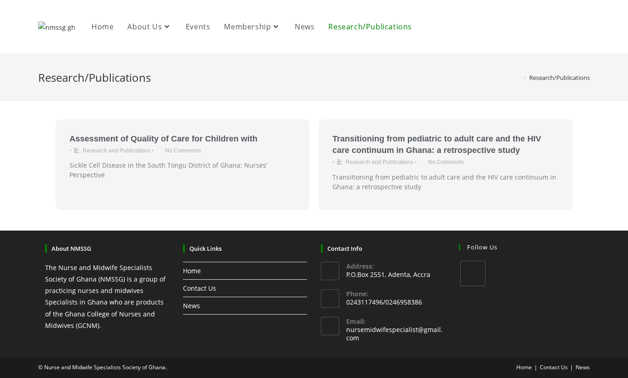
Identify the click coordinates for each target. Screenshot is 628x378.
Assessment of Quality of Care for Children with (163, 138)
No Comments (183, 150)
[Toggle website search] (428, 27)
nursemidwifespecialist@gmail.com (394, 333)
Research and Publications (116, 150)
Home (192, 270)
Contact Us (199, 288)
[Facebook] (472, 273)
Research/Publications (559, 77)
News (191, 305)
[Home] (518, 77)
